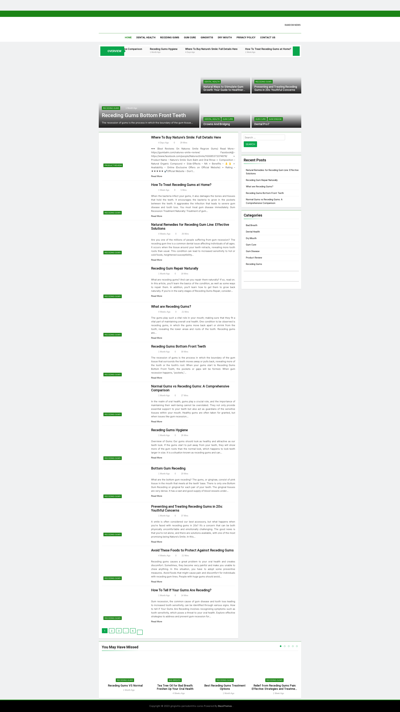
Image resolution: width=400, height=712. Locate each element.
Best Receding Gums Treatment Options (224, 687)
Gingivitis (207, 37)
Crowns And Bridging (216, 124)
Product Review (113, 165)
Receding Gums (169, 37)
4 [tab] (293, 646)
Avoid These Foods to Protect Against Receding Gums (192, 550)
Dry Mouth (225, 37)
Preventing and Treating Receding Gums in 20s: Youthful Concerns (275, 88)
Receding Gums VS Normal (125, 685)
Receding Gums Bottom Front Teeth (144, 115)
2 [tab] (284, 646)
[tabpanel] (125, 674)
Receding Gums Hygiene (141, 49)
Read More (157, 176)
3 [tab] (289, 646)
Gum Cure (190, 37)
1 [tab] (280, 646)
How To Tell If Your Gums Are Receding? (181, 590)
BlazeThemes (225, 706)
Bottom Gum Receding (168, 468)
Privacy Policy (246, 37)
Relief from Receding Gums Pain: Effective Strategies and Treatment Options (275, 689)
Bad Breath (251, 225)
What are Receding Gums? (171, 306)
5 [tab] (297, 646)
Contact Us (267, 37)
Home (128, 37)
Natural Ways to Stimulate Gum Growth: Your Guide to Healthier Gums (223, 90)
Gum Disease (275, 119)
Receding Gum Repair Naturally (174, 268)
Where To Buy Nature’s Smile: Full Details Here (188, 49)
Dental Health (145, 37)
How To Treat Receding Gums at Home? (245, 49)
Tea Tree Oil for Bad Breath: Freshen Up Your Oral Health (175, 687)
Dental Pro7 (261, 124)
